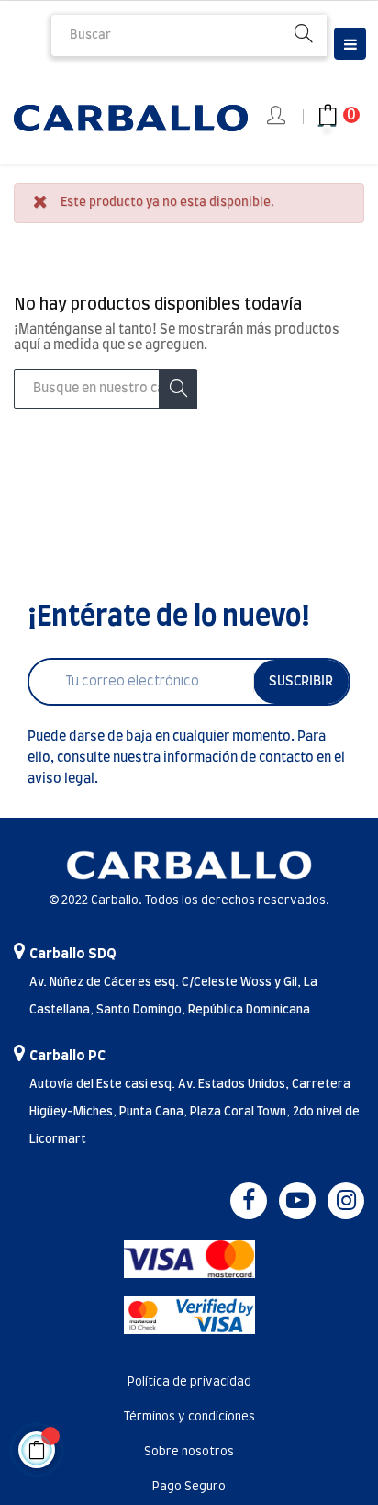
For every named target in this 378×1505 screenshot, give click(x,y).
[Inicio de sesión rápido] (277, 116)
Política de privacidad (189, 1382)
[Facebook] (248, 1200)
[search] (304, 35)
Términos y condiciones (189, 1417)
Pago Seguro (189, 1487)
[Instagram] (346, 1200)
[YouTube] (297, 1200)
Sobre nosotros (189, 1452)
